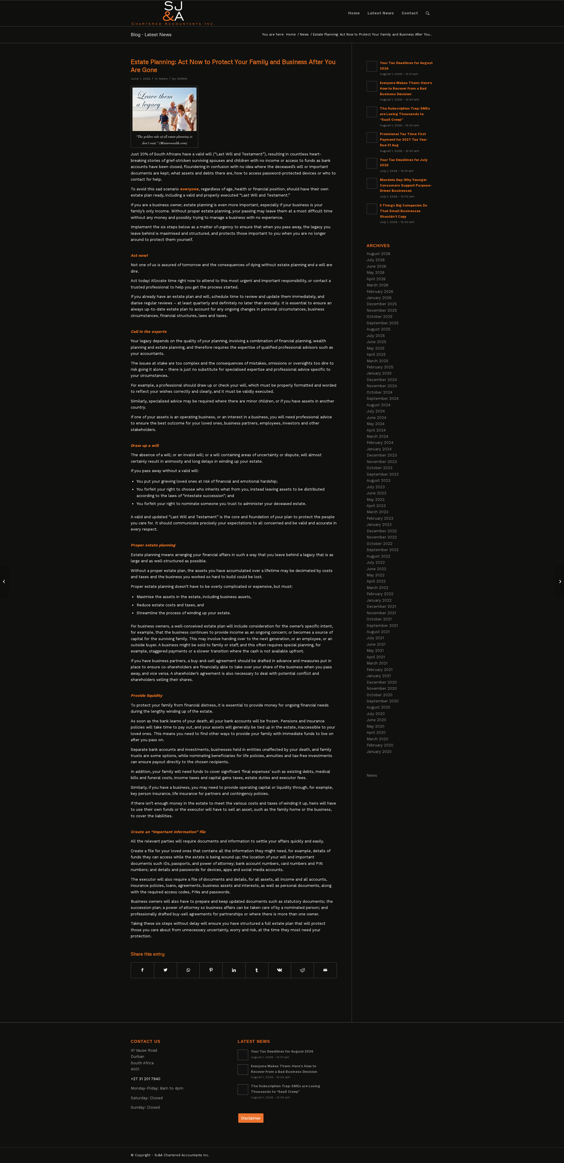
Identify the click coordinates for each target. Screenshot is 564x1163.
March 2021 (377, 663)
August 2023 (378, 480)
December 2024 (382, 379)
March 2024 (377, 436)
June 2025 (376, 342)
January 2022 (379, 600)
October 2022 (379, 543)
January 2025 (379, 373)
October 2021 (379, 619)
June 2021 (376, 644)
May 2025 (376, 348)
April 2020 (376, 732)
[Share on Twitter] (165, 970)
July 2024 (376, 411)
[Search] (427, 13)
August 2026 (378, 253)
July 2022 (376, 562)
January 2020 (379, 751)
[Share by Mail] (325, 970)
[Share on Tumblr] (257, 970)
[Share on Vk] (279, 970)
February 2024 (380, 442)
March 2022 (377, 587)
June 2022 (376, 569)
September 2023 (383, 474)
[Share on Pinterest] (211, 970)
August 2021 (378, 632)
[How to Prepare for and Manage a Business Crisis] (4, 581)
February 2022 (380, 594)
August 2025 (378, 329)
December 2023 (382, 455)
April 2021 (376, 657)
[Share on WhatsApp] (188, 970)
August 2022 (378, 556)
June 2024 (376, 417)
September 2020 (383, 701)
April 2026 (376, 279)
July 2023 (376, 487)
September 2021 (382, 625)
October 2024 (379, 392)
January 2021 (379, 676)
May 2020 (376, 726)
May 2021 (375, 650)
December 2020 (382, 682)
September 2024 (383, 398)
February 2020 (380, 745)
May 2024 (376, 424)
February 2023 (380, 518)
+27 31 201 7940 (145, 1079)
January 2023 (379, 524)
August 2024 (378, 405)
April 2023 (376, 506)
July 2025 (376, 335)
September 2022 (383, 550)
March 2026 (377, 285)
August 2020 (378, 707)
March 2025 (377, 361)
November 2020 (382, 688)
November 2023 (382, 461)
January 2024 (379, 449)
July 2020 (376, 713)
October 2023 (379, 468)
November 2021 (381, 613)
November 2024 (382, 386)
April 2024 (376, 430)
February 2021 (379, 669)
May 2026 (376, 272)
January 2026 (379, 298)
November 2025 (382, 310)
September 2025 (383, 323)
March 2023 (377, 512)
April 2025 (376, 354)
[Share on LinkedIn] (234, 970)
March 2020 (377, 739)
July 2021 (375, 638)
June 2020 (376, 720)
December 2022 (382, 531)
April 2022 (376, 581)
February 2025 (380, 367)
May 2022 (376, 575)
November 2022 (382, 537)
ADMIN (182, 78)
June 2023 (376, 493)
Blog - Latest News (151, 34)
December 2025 (382, 304)
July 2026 (376, 260)
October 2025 (379, 316)
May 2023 (376, 499)
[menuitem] (354, 13)
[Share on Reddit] (302, 970)
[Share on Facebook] (142, 970)
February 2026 (380, 291)
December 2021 (381, 606)
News (163, 78)
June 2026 (376, 266)
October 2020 (379, 695)
